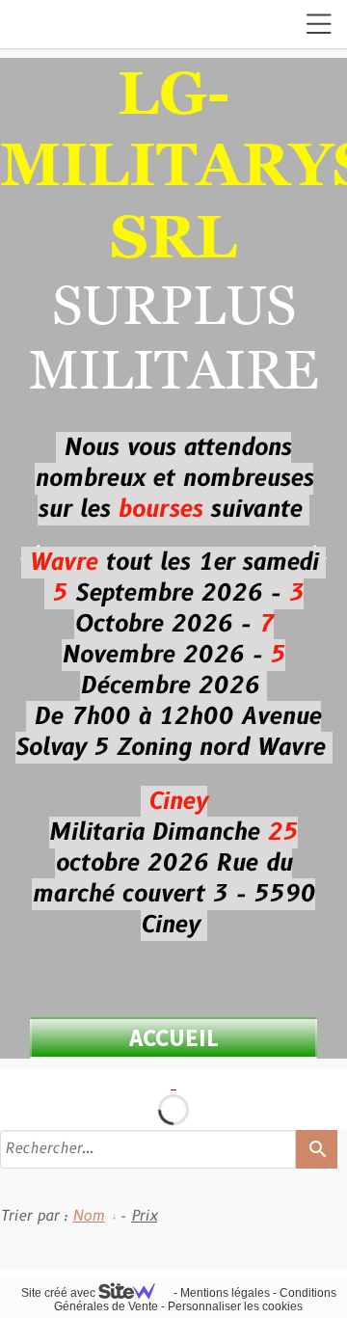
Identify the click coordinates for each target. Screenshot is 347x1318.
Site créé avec (59, 1293)
